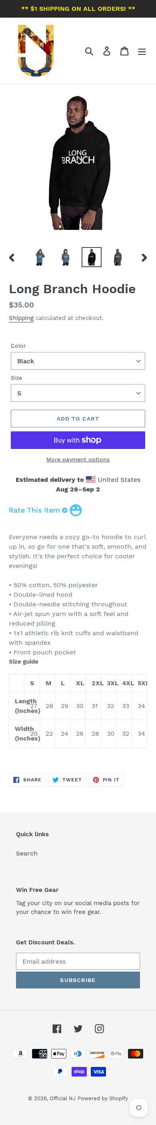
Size (16, 377)
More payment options (78, 459)
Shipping (21, 318)
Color (18, 345)
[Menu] (142, 51)
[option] (40, 257)
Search (27, 853)
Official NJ (63, 1098)
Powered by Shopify (103, 1098)
